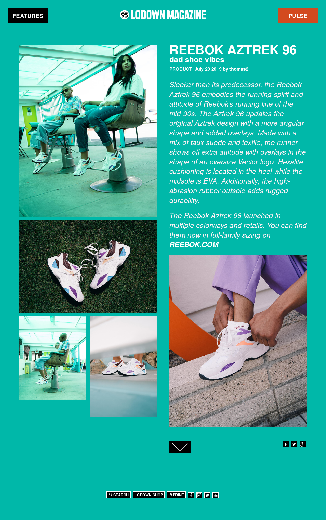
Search (121, 494)
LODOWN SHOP (148, 494)
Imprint (176, 494)
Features (28, 15)
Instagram (199, 495)
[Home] (163, 15)
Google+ (303, 444)
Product (180, 69)
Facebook (286, 444)
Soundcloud (215, 495)
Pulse (298, 15)
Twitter (294, 444)
